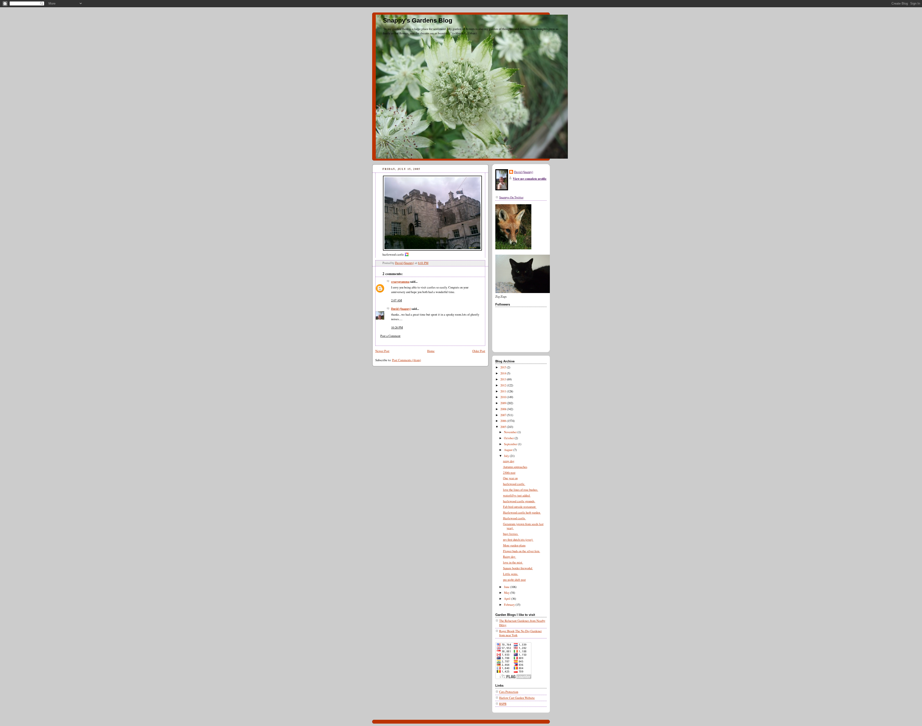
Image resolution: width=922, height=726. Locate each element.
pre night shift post (514, 580)
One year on (510, 478)
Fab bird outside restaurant (520, 507)
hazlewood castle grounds (519, 501)
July (507, 456)
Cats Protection (508, 692)
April (507, 599)
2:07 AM (396, 300)
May (507, 593)
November (510, 432)
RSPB (502, 704)
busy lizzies (511, 534)
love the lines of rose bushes (520, 490)
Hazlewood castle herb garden (522, 512)
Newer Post (382, 351)
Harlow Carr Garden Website (517, 698)
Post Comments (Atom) (406, 360)
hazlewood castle (514, 484)
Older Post (478, 351)
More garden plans (514, 545)
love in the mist (513, 562)
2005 (503, 427)
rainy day (508, 461)
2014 (503, 373)
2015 (503, 367)
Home (431, 351)
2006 (503, 421)
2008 (503, 409)
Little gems (510, 574)
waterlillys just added (517, 495)
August (508, 450)
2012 (503, 385)
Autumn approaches (515, 467)
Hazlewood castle (514, 518)
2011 (503, 391)
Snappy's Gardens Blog (417, 20)
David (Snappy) (401, 308)
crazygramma (400, 281)
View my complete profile (529, 178)
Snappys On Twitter (511, 197)
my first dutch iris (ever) (518, 540)
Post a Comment (390, 336)
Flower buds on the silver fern (521, 551)
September (511, 444)
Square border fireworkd (518, 568)
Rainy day (509, 557)
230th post (509, 473)
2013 (503, 379)
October (509, 438)
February (510, 605)
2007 (503, 415)
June (507, 587)
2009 (503, 403)
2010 (503, 397)
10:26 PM (397, 327)
